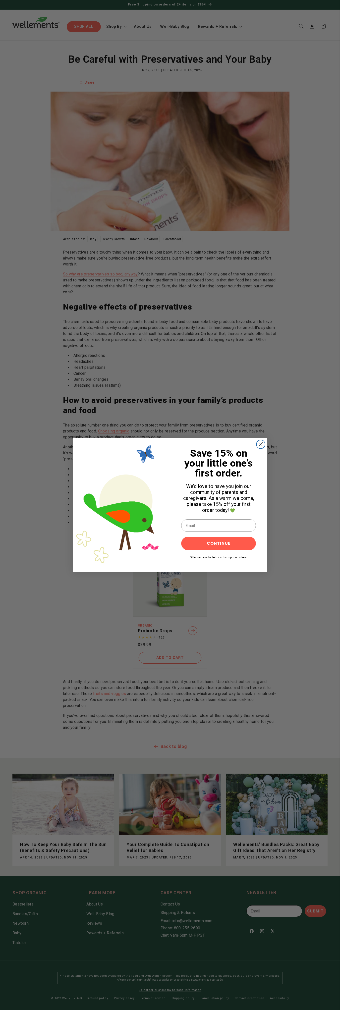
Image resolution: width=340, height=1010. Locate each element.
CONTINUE (218, 543)
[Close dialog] (260, 444)
